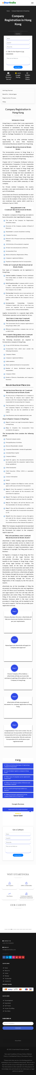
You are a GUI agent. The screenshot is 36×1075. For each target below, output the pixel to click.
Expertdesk (7, 1003)
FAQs (4, 102)
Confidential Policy (15, 1056)
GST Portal (7, 1005)
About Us (7, 970)
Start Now (17, 67)
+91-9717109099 (8, 943)
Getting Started (8, 90)
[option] (18, 812)
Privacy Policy (21, 1054)
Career (6, 973)
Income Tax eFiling (9, 1008)
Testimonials (7, 978)
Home (8, 11)
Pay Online (7, 1011)
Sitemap (6, 976)
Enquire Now (17, 855)
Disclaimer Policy (27, 1056)
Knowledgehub (8, 1000)
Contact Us (7, 981)
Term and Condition (10, 1054)
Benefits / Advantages (10, 94)
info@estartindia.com (9, 949)
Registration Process (9, 98)
